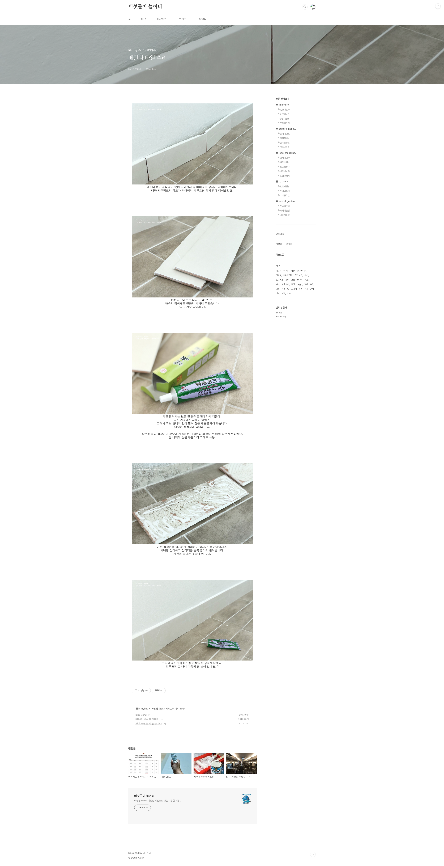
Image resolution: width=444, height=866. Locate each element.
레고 (278, 293)
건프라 (307, 280)
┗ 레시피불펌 (283, 210)
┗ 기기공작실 (283, 195)
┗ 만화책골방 (283, 138)
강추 (283, 289)
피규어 (278, 271)
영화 (278, 289)
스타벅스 (279, 280)
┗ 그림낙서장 (283, 147)
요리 (293, 284)
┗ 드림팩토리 (283, 206)
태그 (143, 19)
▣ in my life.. (142, 708)
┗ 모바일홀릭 (283, 191)
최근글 (279, 243)
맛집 (293, 280)
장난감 (299, 280)
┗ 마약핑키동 (283, 171)
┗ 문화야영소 (283, 133)
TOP (313, 854)
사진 (293, 271)
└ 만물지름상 (283, 118)
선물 (306, 289)
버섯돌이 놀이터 (145, 6)
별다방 (299, 271)
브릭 (283, 293)
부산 (278, 284)
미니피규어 (288, 275)
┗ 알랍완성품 (283, 176)
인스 (289, 293)
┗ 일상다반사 (158, 708)
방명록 (202, 19)
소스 (306, 275)
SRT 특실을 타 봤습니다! (148, 723)
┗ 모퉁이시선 (283, 123)
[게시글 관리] (147, 690)
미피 (300, 289)
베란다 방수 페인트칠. (147, 719)
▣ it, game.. (282, 181)
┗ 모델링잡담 (283, 167)
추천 (312, 284)
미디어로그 (162, 19)
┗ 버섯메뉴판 (283, 114)
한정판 (286, 271)
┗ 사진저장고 (283, 215)
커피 (306, 271)
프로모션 (285, 284)
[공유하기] (142, 690)
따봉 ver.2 (141, 714)
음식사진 (298, 275)
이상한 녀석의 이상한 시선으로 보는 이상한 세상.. (157, 800)
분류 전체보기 (282, 98)
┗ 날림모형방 (283, 162)
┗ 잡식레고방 (283, 158)
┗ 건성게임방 (283, 186)
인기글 (289, 243)
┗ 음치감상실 (283, 142)
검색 (305, 7)
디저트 (278, 275)
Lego (299, 284)
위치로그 (184, 19)
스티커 (294, 289)
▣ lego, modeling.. (286, 153)
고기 (306, 284)
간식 (312, 289)
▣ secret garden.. (286, 201)
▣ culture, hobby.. (286, 128)
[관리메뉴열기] (438, 6)
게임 (287, 280)
